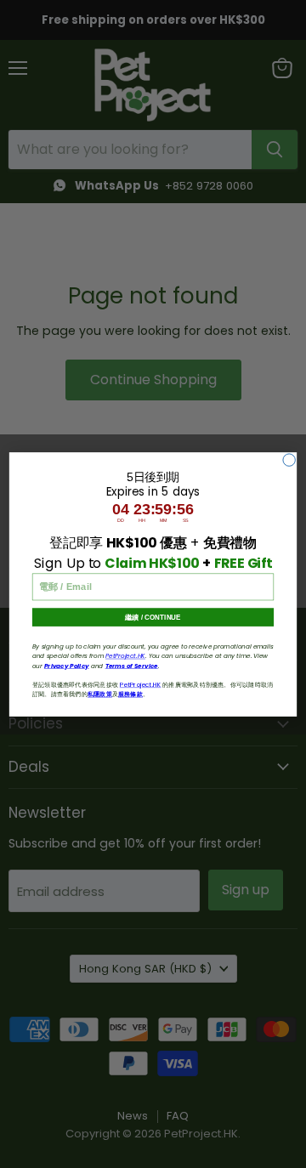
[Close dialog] (289, 459)
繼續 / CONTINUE (152, 617)
